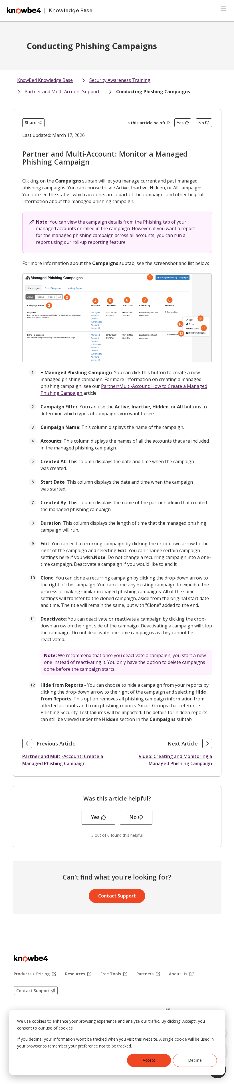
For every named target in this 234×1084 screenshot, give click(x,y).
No (201, 122)
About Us (181, 974)
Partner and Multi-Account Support (62, 91)
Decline (195, 1060)
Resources (78, 974)
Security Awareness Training (119, 80)
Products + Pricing (35, 974)
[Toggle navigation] (223, 8)
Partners (148, 974)
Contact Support (117, 896)
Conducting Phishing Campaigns (153, 91)
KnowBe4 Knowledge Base (45, 80)
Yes (180, 122)
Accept (149, 1060)
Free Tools (113, 974)
